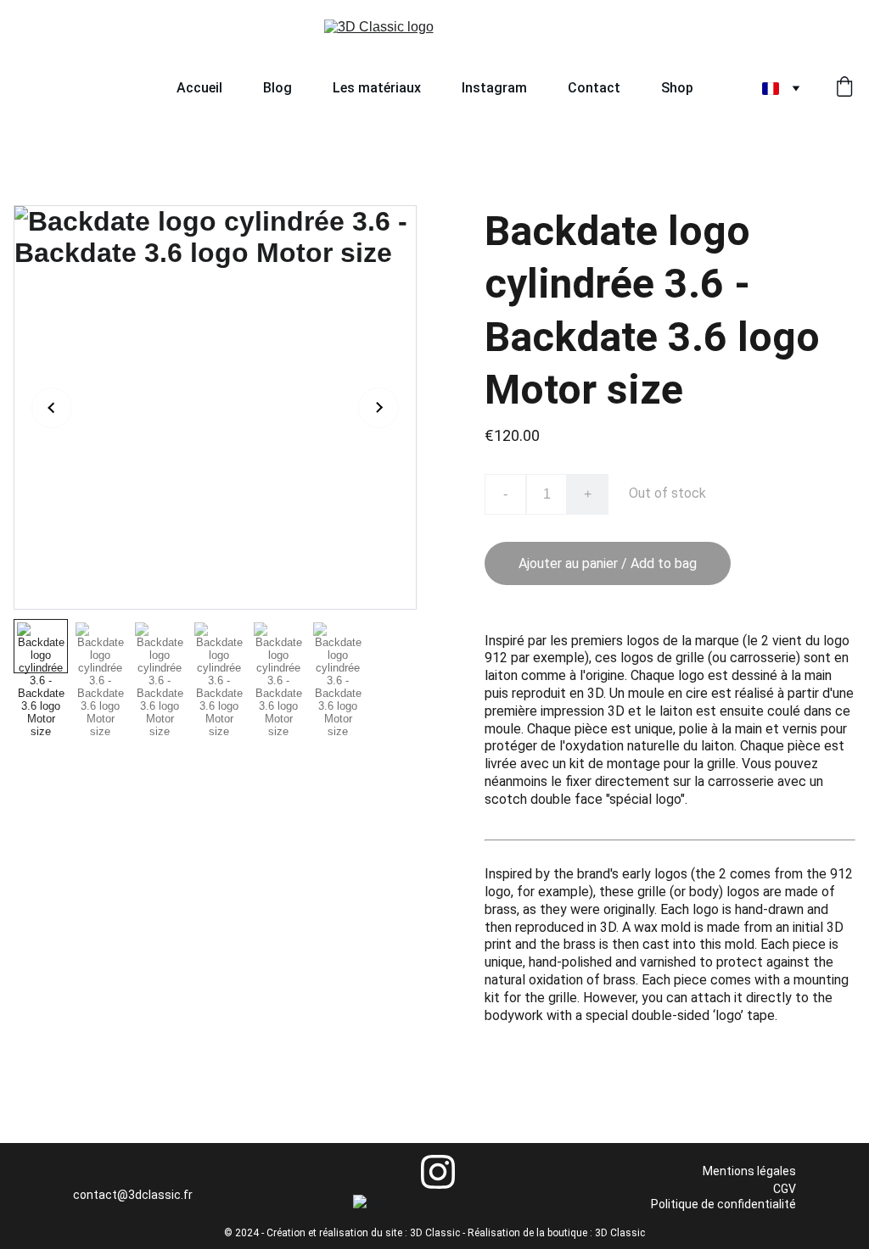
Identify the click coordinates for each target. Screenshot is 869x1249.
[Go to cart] (844, 88)
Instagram (494, 88)
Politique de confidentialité (723, 1204)
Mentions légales (749, 1171)
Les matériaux (377, 88)
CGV (784, 1189)
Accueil (199, 88)
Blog (277, 88)
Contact (594, 88)
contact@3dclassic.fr (133, 1195)
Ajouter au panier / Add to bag (608, 563)
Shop (677, 88)
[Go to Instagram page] (438, 1172)
